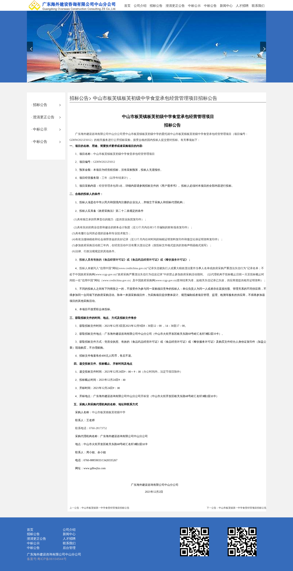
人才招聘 (242, 5)
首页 (127, 5)
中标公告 (210, 5)
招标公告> (80, 97)
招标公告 (156, 5)
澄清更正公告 (175, 5)
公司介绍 (140, 5)
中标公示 (194, 5)
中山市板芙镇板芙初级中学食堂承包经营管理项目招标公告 (155, 97)
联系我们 (258, 5)
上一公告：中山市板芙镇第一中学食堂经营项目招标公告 (99, 507)
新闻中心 (226, 5)
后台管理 (69, 547)
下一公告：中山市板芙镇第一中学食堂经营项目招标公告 (236, 507)
